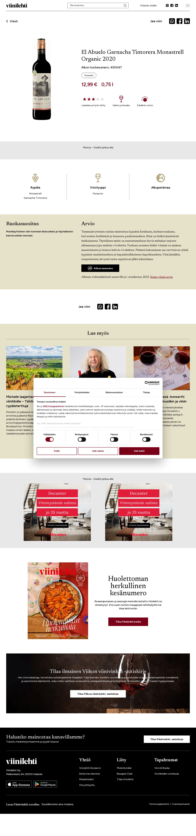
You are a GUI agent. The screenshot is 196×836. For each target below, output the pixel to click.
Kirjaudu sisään (148, 5)
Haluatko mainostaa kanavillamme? (45, 737)
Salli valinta (98, 451)
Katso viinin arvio (161, 277)
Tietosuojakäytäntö (159, 804)
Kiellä (57, 451)
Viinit (14, 21)
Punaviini (98, 193)
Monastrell (35, 193)
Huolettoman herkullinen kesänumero (128, 586)
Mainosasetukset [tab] (114, 392)
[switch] (82, 439)
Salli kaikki (139, 451)
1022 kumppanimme (53, 406)
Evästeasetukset (181, 804)
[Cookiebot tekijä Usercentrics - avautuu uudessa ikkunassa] (146, 383)
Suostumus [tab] (49, 392)
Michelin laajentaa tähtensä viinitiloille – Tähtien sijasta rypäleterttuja (27, 401)
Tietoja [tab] (146, 392)
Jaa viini (156, 21)
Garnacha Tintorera (35, 197)
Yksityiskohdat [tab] (81, 392)
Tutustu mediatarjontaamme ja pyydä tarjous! (32, 741)
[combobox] (98, 5)
